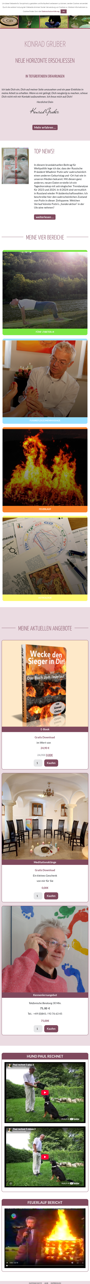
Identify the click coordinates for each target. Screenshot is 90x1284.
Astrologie (45, 597)
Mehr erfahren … (45, 127)
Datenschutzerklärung (50, 11)
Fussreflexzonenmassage (45, 420)
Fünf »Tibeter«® (45, 332)
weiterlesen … (45, 217)
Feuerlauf (45, 509)
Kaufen (51, 895)
